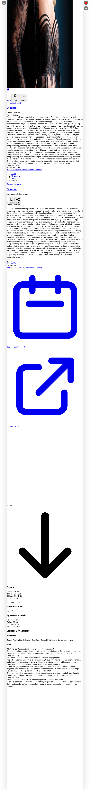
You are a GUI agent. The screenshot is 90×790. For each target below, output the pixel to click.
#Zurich (16, 263)
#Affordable (25, 170)
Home (13, 174)
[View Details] (7, 202)
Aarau (13, 178)
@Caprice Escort (14, 103)
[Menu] (4, 3)
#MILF (39, 170)
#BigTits (10, 170)
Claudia (12, 107)
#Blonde (16, 170)
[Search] (86, 8)
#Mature (33, 170)
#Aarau (10, 263)
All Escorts (15, 176)
